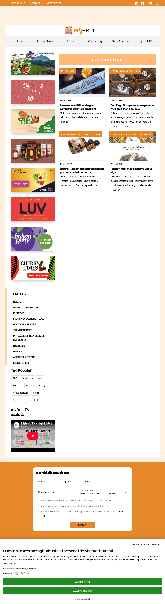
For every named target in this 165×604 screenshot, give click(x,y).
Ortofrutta (27, 378)
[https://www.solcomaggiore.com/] (33, 94)
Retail (17, 301)
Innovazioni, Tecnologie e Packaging (28, 338)
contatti (35, 3)
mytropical (67, 70)
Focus (70, 41)
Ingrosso (18, 313)
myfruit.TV (145, 41)
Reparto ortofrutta (26, 307)
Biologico (19, 345)
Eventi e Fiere (21, 362)
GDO (15, 378)
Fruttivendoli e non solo (28, 318)
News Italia (132, 70)
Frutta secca (19, 400)
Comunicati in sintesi (73, 134)
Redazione (18, 3)
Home (19, 41)
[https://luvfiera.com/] (33, 212)
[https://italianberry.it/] (33, 241)
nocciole (30, 385)
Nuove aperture (20, 392)
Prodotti (18, 351)
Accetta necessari (82, 590)
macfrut (34, 400)
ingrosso (17, 385)
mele (40, 378)
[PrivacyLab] (22, 573)
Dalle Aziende (120, 41)
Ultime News (45, 41)
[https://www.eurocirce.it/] (33, 65)
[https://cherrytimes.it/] (33, 270)
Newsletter (53, 3)
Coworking (95, 41)
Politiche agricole (24, 324)
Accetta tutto (82, 582)
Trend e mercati (23, 330)
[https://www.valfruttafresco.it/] (33, 124)
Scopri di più (17, 414)
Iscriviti (82, 524)
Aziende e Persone (24, 357)
